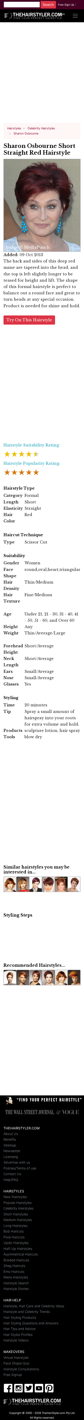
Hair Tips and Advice (19, 1329)
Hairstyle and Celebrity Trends (27, 1312)
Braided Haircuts (16, 1260)
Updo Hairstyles (16, 1243)
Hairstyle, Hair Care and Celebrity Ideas (34, 1306)
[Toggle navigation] (75, 15)
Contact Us (12, 1174)
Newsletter (12, 1151)
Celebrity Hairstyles (18, 1208)
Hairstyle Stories (16, 1289)
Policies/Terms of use (20, 1168)
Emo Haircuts (14, 1272)
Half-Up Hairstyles (18, 1249)
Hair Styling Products (20, 1317)
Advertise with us (17, 1162)
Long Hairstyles (16, 1226)
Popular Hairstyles (18, 1203)
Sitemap (10, 1145)
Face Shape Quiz (17, 1363)
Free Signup (13, 1375)
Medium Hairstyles (18, 1220)
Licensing (11, 1157)
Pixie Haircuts (14, 1237)
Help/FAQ (11, 1180)
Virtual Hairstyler (16, 1358)
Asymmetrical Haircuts (21, 1254)
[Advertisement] (42, 74)
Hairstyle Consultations (21, 1369)
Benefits (10, 1139)
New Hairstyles (15, 1197)
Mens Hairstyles (16, 1277)
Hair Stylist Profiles (18, 1335)
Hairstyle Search (16, 1283)
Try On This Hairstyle (29, 320)
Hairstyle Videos (16, 1340)
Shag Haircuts (14, 1266)
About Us (11, 1134)
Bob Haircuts (14, 1231)
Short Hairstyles (16, 1214)
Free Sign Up (66, 4)
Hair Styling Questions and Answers (31, 1323)
